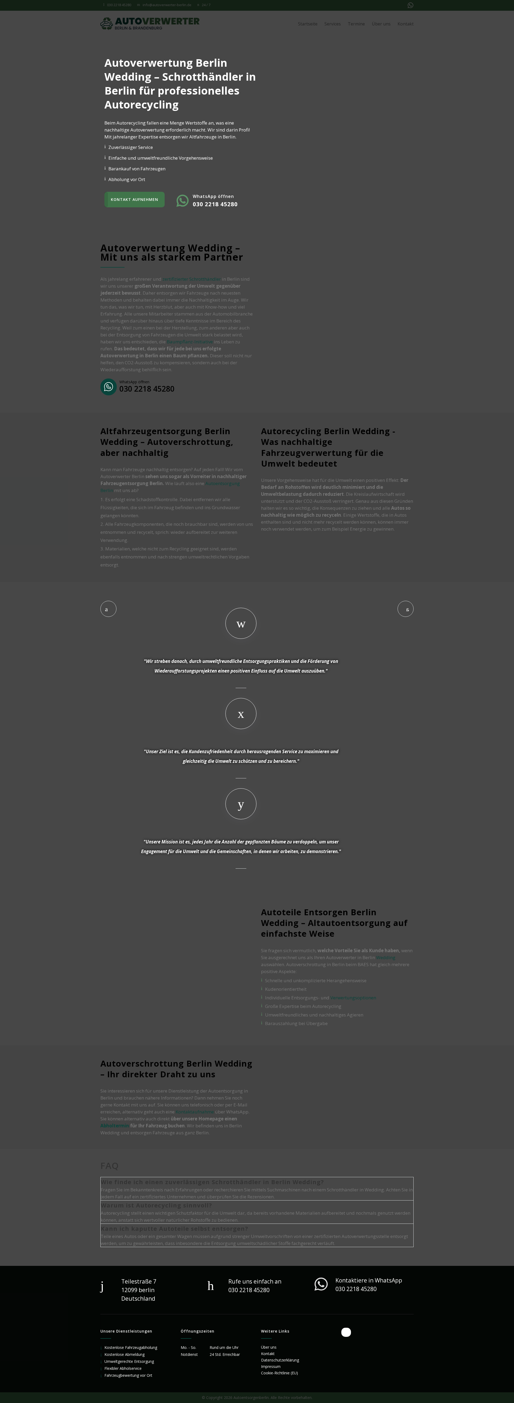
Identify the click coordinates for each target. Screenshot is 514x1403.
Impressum (271, 1366)
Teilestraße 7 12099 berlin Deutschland (138, 1290)
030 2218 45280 (147, 389)
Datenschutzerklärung (280, 1360)
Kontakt (268, 1353)
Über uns (269, 1347)
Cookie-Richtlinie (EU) (279, 1372)
